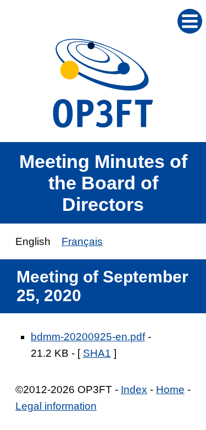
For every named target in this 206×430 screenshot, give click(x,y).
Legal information (56, 406)
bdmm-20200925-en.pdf (88, 336)
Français (82, 241)
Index (134, 389)
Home (170, 389)
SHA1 (97, 353)
